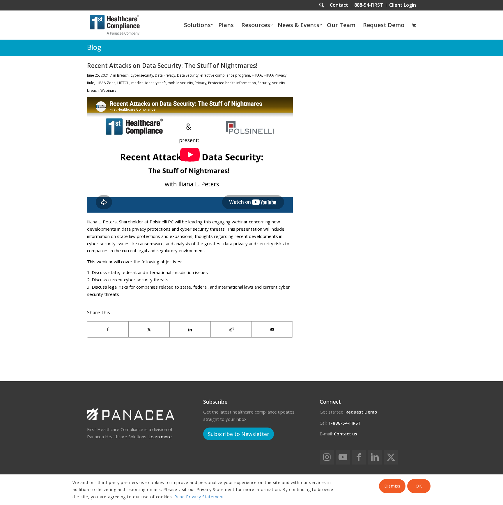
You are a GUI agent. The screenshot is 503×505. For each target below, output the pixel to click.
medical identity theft (148, 82)
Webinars (108, 90)
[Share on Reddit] (231, 330)
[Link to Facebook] (359, 457)
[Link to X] (391, 457)
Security (264, 82)
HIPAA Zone (106, 82)
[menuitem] (339, 5)
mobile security (180, 82)
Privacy (200, 82)
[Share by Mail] (272, 330)
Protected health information (232, 82)
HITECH (123, 82)
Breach (123, 75)
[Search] (321, 5)
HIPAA (257, 75)
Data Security (188, 75)
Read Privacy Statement (199, 496)
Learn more (160, 436)
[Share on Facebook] (107, 330)
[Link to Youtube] (343, 457)
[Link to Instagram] (327, 457)
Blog (94, 47)
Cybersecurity (141, 75)
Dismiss (392, 486)
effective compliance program (225, 75)
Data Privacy (165, 75)
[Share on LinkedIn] (190, 330)
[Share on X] (149, 330)
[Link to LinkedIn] (375, 457)
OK (419, 486)
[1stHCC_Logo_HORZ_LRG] (114, 25)
